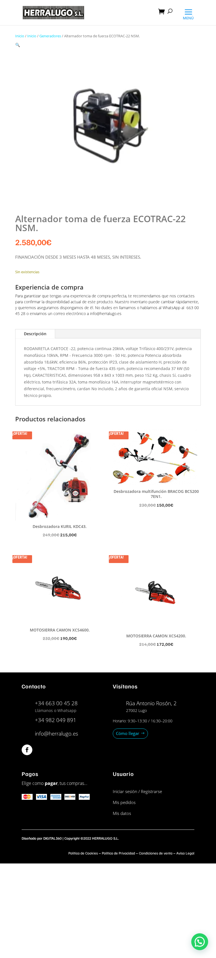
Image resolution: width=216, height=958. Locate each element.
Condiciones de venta (155, 853)
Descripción (35, 333)
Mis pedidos (124, 802)
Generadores (50, 35)
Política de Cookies (83, 853)
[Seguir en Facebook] (27, 750)
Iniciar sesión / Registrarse (137, 791)
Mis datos (122, 813)
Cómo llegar (127, 733)
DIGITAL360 (52, 838)
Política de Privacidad (118, 853)
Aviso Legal (185, 853)
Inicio (19, 35)
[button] (17, 44)
